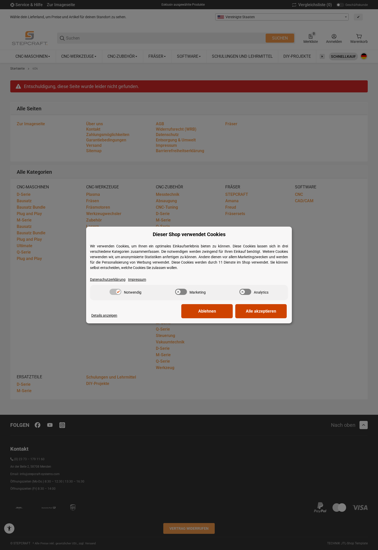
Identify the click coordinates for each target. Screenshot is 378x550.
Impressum (137, 279)
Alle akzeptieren (261, 311)
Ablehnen (207, 311)
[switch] (115, 292)
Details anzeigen (104, 315)
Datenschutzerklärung (107, 279)
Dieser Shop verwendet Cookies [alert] (189, 234)
